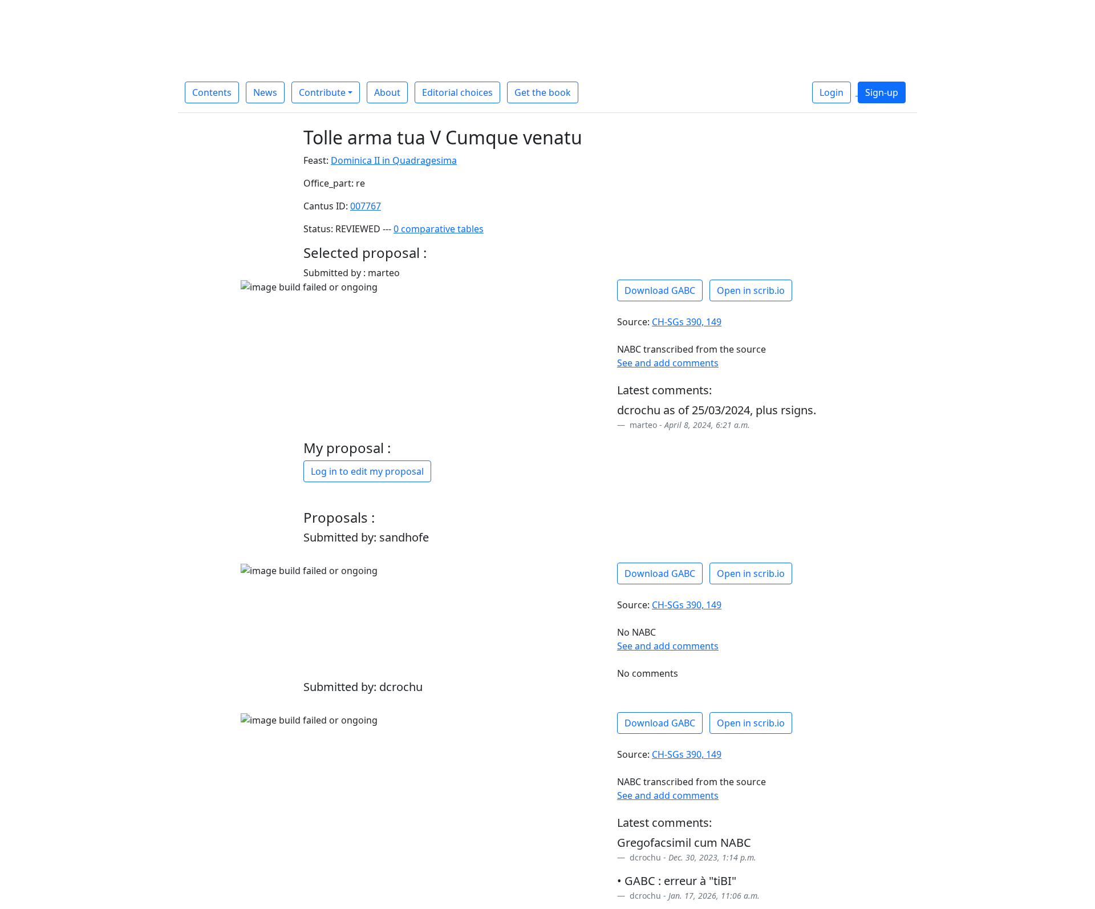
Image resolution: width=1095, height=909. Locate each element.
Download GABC (659, 290)
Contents (212, 92)
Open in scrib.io (751, 290)
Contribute (322, 92)
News (265, 92)
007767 (365, 206)
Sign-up (881, 92)
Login (831, 92)
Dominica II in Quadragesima (394, 160)
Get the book (542, 92)
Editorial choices (457, 92)
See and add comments (668, 363)
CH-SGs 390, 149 (686, 322)
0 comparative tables (439, 229)
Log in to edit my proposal (367, 471)
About (387, 92)
